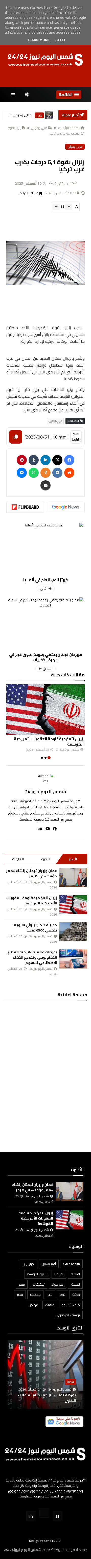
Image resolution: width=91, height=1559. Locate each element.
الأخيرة (45, 859)
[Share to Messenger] (22, 473)
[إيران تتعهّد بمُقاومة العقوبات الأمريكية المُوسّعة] (45, 709)
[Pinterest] (22, 460)
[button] (68, 94)
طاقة (76, 1294)
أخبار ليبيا (40, 118)
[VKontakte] (57, 473)
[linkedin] (45, 460)
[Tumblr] (34, 460)
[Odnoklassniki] (45, 473)
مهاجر (34, 1305)
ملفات (49, 1305)
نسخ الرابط (76, 437)
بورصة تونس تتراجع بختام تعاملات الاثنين (47, 1397)
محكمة (35, 1294)
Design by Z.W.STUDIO (45, 1541)
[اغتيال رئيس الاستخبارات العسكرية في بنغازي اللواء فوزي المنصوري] (49, 115)
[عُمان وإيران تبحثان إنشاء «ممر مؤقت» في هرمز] (73, 877)
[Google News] (66, 507)
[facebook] (53, 828)
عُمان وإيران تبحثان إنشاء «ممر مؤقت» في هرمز (31, 873)
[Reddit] (69, 473)
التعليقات (18, 859)
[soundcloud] (38, 828)
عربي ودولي (39, 128)
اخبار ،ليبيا (29, 1264)
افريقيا (58, 1274)
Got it (59, 39)
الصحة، (75, 1284)
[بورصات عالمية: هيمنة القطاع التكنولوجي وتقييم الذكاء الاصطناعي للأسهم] (73, 958)
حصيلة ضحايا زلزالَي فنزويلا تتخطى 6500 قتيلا (35, 928)
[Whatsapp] (34, 473)
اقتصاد (70, 1382)
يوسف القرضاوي (68, 1315)
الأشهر (73, 859)
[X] (57, 460)
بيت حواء (57, 1284)
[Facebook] (69, 460)
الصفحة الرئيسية (69, 128)
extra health (71, 1264)
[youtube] (46, 828)
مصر (20, 1294)
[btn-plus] (68, 207)
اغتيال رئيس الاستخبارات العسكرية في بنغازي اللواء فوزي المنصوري (19, 115)
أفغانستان (49, 1264)
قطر (62, 1294)
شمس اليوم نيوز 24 (45, 791)
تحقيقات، (38, 1284)
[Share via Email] (45, 485)
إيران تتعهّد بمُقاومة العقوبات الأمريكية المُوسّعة (48, 741)
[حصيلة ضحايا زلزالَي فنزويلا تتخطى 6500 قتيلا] (73, 931)
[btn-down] (56, 207)
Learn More (38, 39)
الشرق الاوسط (37, 1274)
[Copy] (15, 437)
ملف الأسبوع (70, 1305)
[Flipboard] (25, 507)
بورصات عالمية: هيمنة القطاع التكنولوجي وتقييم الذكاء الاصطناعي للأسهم (32, 957)
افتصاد (75, 1274)
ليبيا (50, 1294)
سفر (22, 1284)
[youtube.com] (44, 1513)
